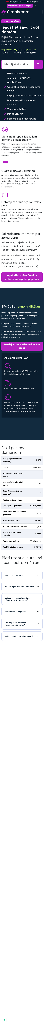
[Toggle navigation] (39, 12)
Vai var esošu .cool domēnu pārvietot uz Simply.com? (17, 599)
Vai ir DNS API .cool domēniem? (19, 636)
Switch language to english (21, 6)
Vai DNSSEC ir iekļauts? (15, 611)
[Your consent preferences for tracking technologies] (4, 1020)
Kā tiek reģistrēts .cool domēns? (19, 586)
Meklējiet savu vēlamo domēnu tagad (22, 346)
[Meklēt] (38, 64)
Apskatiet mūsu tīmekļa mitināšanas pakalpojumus (22, 277)
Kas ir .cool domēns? (14, 575)
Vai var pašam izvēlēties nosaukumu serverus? (15, 623)
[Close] (35, 6)
